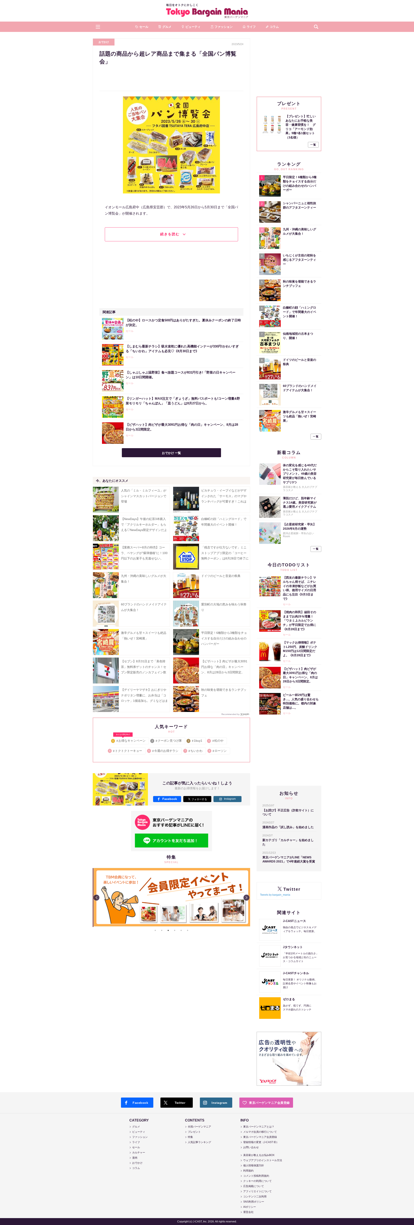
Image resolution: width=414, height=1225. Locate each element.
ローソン (218, 750)
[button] (98, 27)
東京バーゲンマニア (207, 11)
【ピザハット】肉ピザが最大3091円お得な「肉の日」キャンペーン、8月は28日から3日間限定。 (224, 667)
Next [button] (246, 897)
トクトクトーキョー (126, 750)
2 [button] (162, 930)
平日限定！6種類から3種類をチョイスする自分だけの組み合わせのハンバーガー (224, 638)
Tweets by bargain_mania (275, 894)
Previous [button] (96, 897)
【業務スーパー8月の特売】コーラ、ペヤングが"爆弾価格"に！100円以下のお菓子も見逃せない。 (144, 553)
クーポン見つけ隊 (167, 740)
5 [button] (181, 930)
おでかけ (104, 42)
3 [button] (168, 930)
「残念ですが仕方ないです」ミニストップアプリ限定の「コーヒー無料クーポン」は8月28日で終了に (225, 553)
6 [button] (187, 930)
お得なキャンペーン (129, 739)
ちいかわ (193, 750)
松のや (216, 740)
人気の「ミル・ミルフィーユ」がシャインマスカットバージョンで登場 (143, 496)
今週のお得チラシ (163, 750)
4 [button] (174, 930)
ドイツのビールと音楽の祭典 (220, 576)
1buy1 (195, 740)
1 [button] (155, 930)
